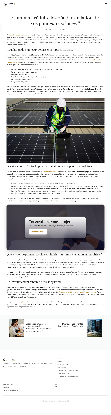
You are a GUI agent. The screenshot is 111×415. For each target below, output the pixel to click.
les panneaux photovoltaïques (22, 302)
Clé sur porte (62, 359)
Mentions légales (11, 390)
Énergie (60, 362)
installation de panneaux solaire (19, 35)
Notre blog (8, 384)
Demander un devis (38, 232)
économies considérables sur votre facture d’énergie (77, 292)
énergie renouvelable (51, 172)
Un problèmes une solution (67, 370)
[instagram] (56, 384)
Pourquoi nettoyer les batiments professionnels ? (70, 326)
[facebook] (56, 386)
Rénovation (61, 367)
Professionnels (63, 365)
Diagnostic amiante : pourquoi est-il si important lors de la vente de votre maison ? (38, 327)
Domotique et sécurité (66, 373)
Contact (7, 387)
